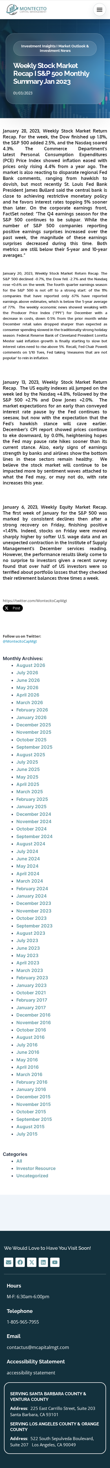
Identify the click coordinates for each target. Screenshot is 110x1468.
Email (14, 1336)
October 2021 (31, 992)
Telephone (20, 1311)
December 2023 (33, 903)
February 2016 (31, 1082)
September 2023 (34, 926)
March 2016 (29, 1074)
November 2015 (33, 1104)
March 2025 (29, 791)
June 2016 (27, 1052)
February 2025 (32, 799)
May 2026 (27, 687)
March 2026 (29, 702)
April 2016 (27, 1067)
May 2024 (27, 866)
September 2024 (34, 836)
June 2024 (28, 858)
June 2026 (28, 680)
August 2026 (30, 665)
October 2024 (31, 829)
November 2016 (33, 1022)
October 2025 (31, 739)
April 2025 (27, 784)
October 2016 (31, 1030)
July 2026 (27, 672)
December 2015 (33, 1096)
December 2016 (33, 1015)
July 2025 (27, 762)
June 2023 (28, 948)
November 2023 (33, 911)
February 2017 (31, 1000)
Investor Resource (36, 1168)
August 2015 (30, 1126)
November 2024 (34, 821)
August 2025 (30, 754)
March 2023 (29, 970)
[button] (99, 9)
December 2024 (33, 814)
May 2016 (27, 1060)
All (19, 1161)
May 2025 (27, 777)
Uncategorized (32, 1175)
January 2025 (31, 806)
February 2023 (32, 977)
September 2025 (34, 747)
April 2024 (27, 873)
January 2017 (31, 1007)
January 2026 (31, 717)
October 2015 (31, 1111)
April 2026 (27, 695)
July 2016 (27, 1045)
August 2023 (30, 933)
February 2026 (32, 710)
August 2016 (30, 1037)
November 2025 (33, 732)
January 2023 (31, 985)
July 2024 (27, 851)
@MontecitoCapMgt (20, 641)
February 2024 (32, 888)
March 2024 (29, 881)
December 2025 (33, 725)
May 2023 (27, 955)
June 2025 (28, 769)
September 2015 (34, 1119)
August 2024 (30, 844)
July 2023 (27, 940)
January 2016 (31, 1089)
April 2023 (27, 963)
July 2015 (27, 1134)
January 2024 (31, 896)
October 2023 (31, 918)
